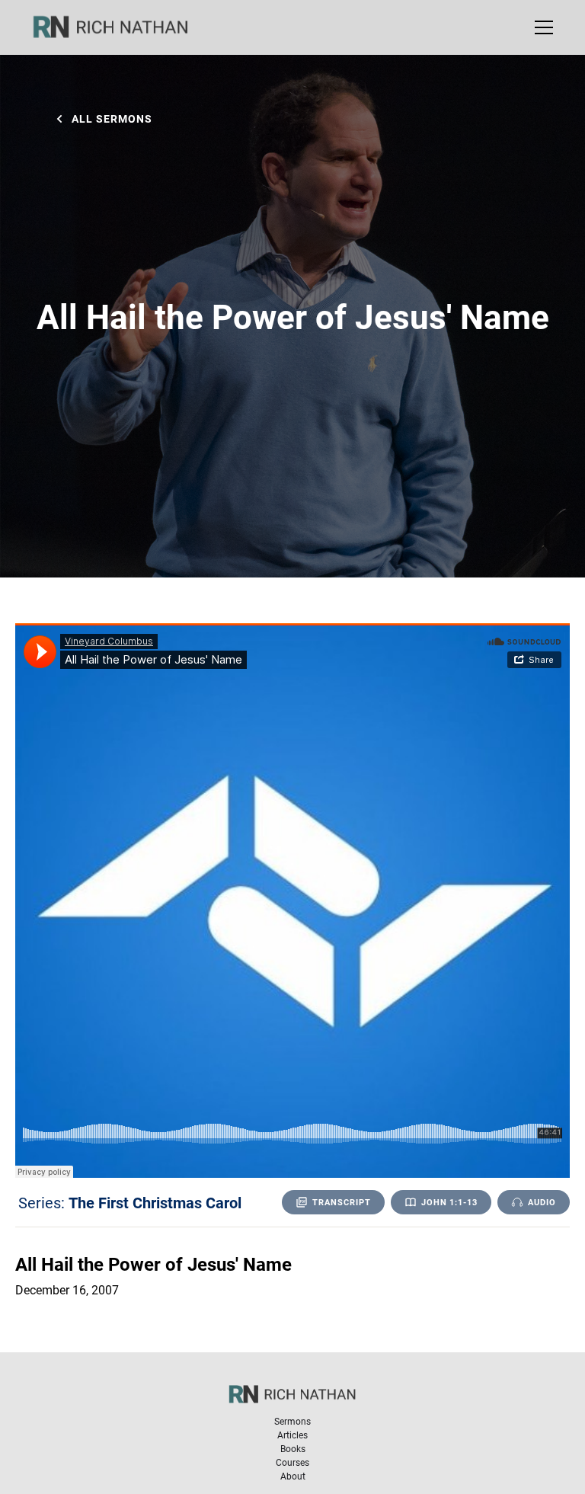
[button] (541, 27)
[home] (120, 27)
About (292, 1476)
